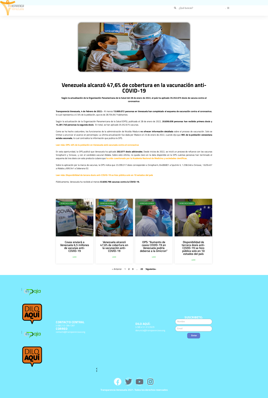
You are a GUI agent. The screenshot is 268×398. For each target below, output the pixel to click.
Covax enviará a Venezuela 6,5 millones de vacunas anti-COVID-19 (74, 246)
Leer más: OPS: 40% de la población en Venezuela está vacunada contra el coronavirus (97, 145)
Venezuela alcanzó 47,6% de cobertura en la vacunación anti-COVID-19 (114, 246)
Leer (74, 257)
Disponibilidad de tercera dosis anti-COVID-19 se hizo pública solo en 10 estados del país (193, 248)
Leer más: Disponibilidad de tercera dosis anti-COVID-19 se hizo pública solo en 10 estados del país (104, 175)
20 (141, 269)
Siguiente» (151, 269)
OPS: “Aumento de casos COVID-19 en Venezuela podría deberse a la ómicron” (154, 246)
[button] (114, 369)
